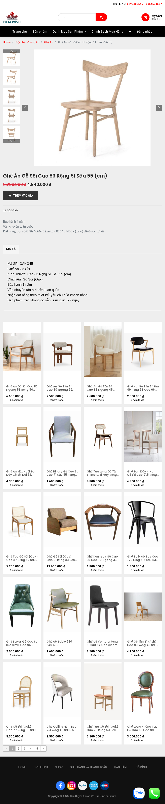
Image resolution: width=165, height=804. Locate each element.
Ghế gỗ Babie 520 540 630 (59, 643)
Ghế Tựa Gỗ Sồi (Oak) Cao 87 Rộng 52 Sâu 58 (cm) (22, 558)
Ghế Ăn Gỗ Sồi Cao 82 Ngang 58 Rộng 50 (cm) (22, 388)
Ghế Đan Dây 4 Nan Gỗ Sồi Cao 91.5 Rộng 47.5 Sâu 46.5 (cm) (142, 473)
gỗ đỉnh (141, 767)
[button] (130, 32)
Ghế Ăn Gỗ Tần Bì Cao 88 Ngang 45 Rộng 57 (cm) (100, 388)
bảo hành (121, 767)
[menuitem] (19, 32)
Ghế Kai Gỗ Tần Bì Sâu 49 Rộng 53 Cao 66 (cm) (143, 388)
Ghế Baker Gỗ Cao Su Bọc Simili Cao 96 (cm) (21, 643)
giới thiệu (41, 767)
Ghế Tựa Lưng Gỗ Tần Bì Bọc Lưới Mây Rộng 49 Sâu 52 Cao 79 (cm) (102, 473)
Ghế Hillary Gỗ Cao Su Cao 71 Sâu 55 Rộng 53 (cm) (62, 473)
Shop (59, 767)
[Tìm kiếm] (101, 17)
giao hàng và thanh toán (88, 767)
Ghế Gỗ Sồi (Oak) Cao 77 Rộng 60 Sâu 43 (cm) (21, 728)
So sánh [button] (12, 210)
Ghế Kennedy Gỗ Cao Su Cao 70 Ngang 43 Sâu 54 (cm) (102, 558)
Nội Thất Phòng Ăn (27, 42)
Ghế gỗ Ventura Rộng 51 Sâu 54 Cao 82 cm (102, 643)
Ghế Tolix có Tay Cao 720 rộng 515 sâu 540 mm (142, 558)
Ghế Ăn (48, 42)
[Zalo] (139, 793)
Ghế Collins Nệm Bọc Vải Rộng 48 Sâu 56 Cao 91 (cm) (61, 728)
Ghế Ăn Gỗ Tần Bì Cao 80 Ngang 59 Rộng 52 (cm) (59, 388)
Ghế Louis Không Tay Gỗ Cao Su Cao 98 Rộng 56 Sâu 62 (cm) (142, 728)
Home (7, 42)
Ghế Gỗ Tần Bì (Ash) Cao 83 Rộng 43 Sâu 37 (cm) (142, 643)
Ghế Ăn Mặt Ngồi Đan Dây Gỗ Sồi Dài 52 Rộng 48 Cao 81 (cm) (21, 473)
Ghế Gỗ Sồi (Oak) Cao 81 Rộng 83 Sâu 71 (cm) (60, 558)
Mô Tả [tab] (11, 249)
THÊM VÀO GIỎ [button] (22, 195)
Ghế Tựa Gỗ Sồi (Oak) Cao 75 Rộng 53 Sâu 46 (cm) (102, 728)
